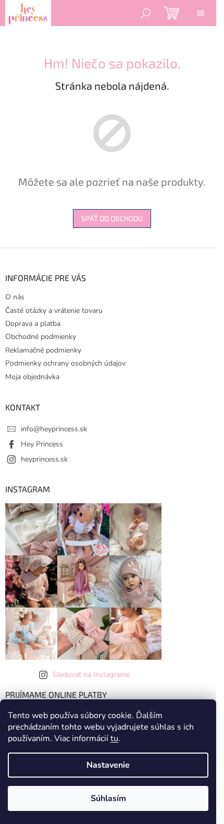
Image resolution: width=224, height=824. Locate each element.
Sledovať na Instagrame (91, 675)
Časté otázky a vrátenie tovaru (54, 311)
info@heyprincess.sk (54, 429)
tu (114, 738)
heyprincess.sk (44, 459)
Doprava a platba (32, 324)
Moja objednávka (32, 377)
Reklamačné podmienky (43, 350)
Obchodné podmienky (40, 337)
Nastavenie (108, 765)
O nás (14, 297)
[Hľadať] (145, 13)
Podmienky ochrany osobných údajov (65, 363)
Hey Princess (42, 444)
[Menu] (200, 13)
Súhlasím (108, 798)
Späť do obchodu (112, 218)
